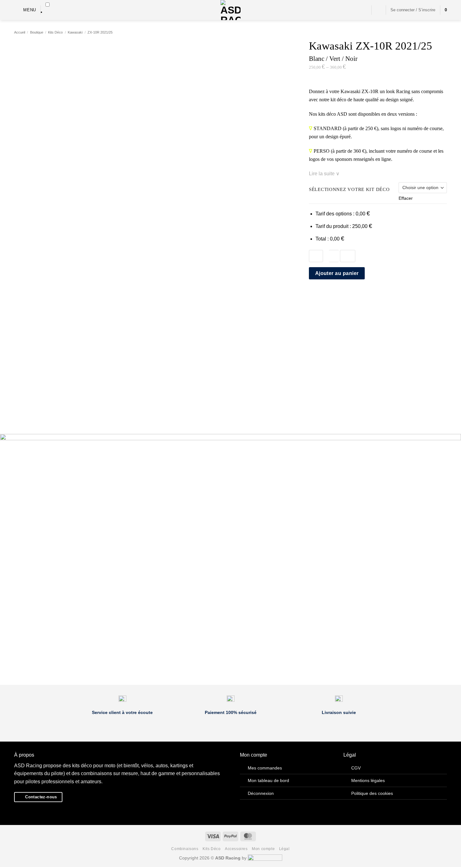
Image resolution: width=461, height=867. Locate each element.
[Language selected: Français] (47, 9)
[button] (25, 10)
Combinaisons (184, 849)
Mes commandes (265, 767)
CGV (356, 767)
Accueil (19, 32)
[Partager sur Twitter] (320, 295)
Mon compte (263, 849)
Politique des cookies (372, 793)
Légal (284, 849)
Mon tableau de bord (268, 780)
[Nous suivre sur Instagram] (362, 10)
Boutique (36, 32)
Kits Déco (55, 32)
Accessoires (236, 849)
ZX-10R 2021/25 (100, 32)
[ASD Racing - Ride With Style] (230, 10)
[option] (47, 12)
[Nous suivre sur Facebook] (354, 10)
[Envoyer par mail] (328, 295)
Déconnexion (261, 793)
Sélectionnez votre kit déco (349, 189)
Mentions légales (368, 780)
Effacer (406, 198)
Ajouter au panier (337, 273)
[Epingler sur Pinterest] (335, 295)
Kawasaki (75, 32)
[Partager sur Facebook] (312, 295)
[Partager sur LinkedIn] (343, 295)
